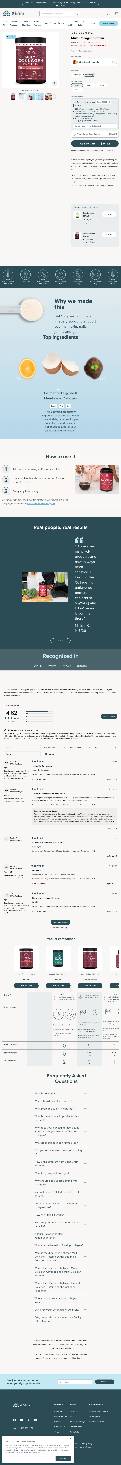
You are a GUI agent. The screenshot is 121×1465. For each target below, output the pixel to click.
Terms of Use (31, 1450)
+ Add (109, 214)
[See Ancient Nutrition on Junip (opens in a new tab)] (65, 928)
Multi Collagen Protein (26, 974)
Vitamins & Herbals (79, 23)
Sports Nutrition (26, 23)
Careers (57, 1432)
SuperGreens (50, 23)
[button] (38, 711)
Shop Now (88, 4)
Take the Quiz (108, 23)
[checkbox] (54, 753)
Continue (63, 1458)
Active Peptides (37, 23)
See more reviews (60, 922)
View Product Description (81, 50)
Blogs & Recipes (60, 1416)
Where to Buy (59, 1426)
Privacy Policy (87, 1443)
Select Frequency (77, 96)
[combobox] (59, 13)
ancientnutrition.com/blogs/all (41, 503)
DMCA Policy (75, 1432)
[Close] (70, 1438)
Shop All (5, 23)
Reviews (57, 1421)
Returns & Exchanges (78, 1421)
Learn (93, 23)
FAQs (72, 1416)
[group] (109, 102)
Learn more (109, 150)
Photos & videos (51, 754)
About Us (58, 1411)
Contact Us (74, 1411)
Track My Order (76, 1426)
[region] (38, 1449)
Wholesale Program (96, 1421)
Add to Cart (26, 985)
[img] (31, 730)
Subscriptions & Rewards (98, 1411)
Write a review (109, 716)
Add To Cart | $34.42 (95, 143)
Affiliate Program (95, 1416)
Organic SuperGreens (58, 974)
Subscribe (105, 1382)
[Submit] (77, 13)
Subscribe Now (85, 102)
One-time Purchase (88, 134)
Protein (61, 23)
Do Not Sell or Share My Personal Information (75, 1447)
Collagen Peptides (13, 23)
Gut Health (69, 23)
